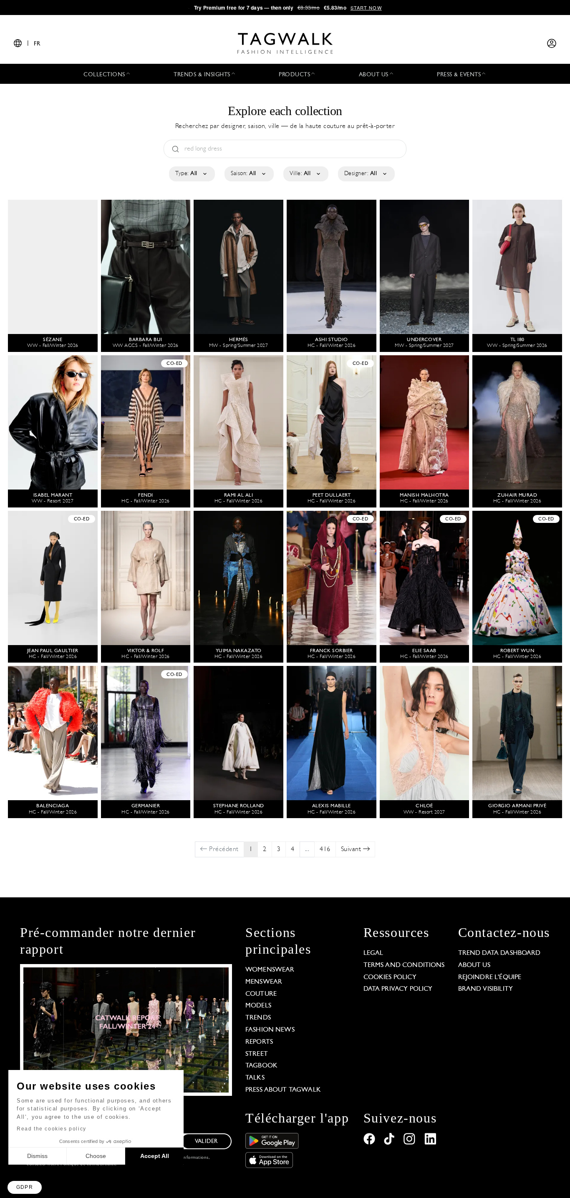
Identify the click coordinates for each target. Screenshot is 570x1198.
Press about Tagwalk (283, 1090)
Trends (258, 1018)
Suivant (352, 849)
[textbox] (191, 174)
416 (325, 849)
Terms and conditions (404, 965)
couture (261, 994)
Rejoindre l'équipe (490, 977)
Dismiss (37, 1156)
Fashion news (270, 1030)
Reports (259, 1042)
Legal (373, 953)
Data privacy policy (398, 989)
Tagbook (261, 1065)
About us (474, 965)
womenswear (270, 970)
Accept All (154, 1156)
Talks (255, 1078)
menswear (263, 982)
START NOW (366, 7)
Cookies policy (389, 977)
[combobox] (191, 174)
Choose (96, 1156)
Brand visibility (485, 989)
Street (256, 1054)
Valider (206, 1141)
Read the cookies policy (51, 1129)
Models (258, 1005)
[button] (25, 1187)
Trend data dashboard (499, 953)
